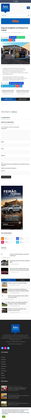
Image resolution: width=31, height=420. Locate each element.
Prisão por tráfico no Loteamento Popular (17, 283)
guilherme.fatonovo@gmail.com (16, 343)
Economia (3, 364)
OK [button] (3, 416)
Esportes (3, 361)
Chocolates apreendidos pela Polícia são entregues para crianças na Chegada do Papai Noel (18, 291)
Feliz (13, 394)
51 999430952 (22, 341)
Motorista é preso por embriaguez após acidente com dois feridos (17, 309)
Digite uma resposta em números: (8, 168)
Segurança (3, 366)
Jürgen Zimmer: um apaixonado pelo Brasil (18, 403)
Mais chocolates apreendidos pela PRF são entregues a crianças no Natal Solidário (17, 303)
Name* (2, 141)
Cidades (3, 357)
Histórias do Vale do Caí (13, 402)
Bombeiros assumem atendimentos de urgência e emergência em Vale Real (17, 388)
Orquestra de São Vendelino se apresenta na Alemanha (19, 255)
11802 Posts (14, 111)
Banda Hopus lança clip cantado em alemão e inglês (20, 261)
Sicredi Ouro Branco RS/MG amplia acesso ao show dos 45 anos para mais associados (19, 269)
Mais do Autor (23, 99)
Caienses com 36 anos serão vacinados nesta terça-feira (22, 91)
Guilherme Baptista (17, 32)
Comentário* (4, 128)
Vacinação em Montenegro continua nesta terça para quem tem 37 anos (8, 92)
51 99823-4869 (14, 341)
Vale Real (20, 386)
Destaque (10, 386)
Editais (3, 375)
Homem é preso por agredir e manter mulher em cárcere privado (18, 296)
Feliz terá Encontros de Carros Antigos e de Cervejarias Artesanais (18, 396)
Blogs (2, 373)
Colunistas (3, 370)
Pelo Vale (3, 359)
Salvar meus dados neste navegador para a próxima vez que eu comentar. (15, 164)
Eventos (3, 368)
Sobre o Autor (8, 99)
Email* (2, 148)
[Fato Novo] (5, 8)
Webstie (3, 155)
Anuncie (3, 377)
